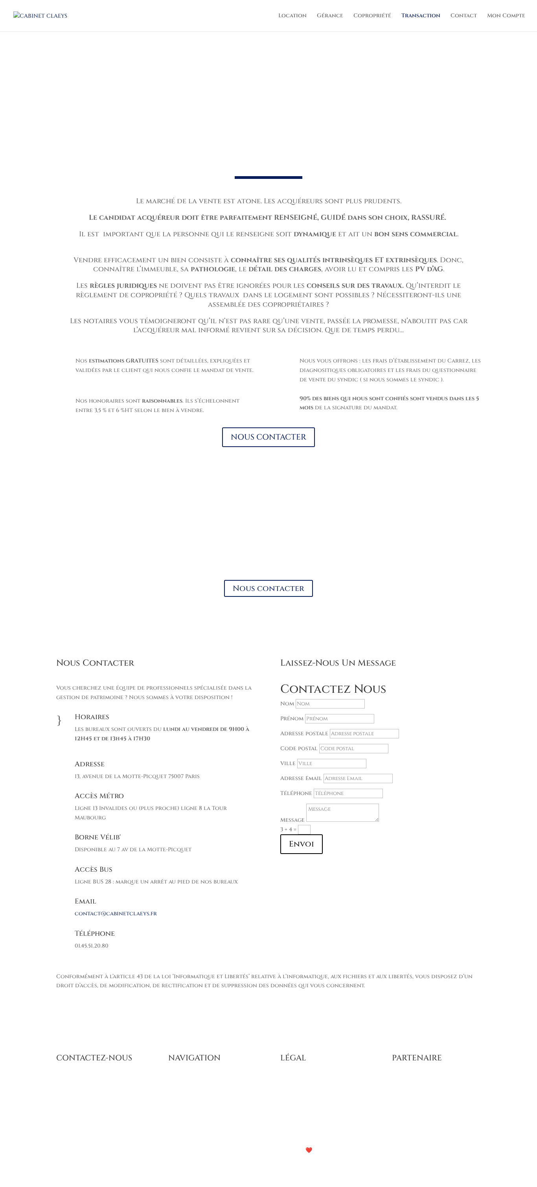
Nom (287, 703)
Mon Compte (506, 16)
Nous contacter (268, 588)
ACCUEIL (180, 1082)
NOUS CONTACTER (268, 437)
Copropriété (372, 16)
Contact (464, 16)
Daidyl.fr (339, 1150)
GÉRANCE (182, 1101)
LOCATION (183, 1091)
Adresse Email (301, 778)
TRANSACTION (189, 1119)
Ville (288, 763)
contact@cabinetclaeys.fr (116, 913)
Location (292, 16)
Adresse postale (304, 733)
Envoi (301, 844)
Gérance (330, 16)
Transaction (420, 16)
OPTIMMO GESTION (419, 1082)
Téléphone (296, 793)
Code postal (299, 748)
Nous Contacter (269, 546)
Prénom (291, 718)
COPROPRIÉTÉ (188, 1110)
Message (292, 820)
